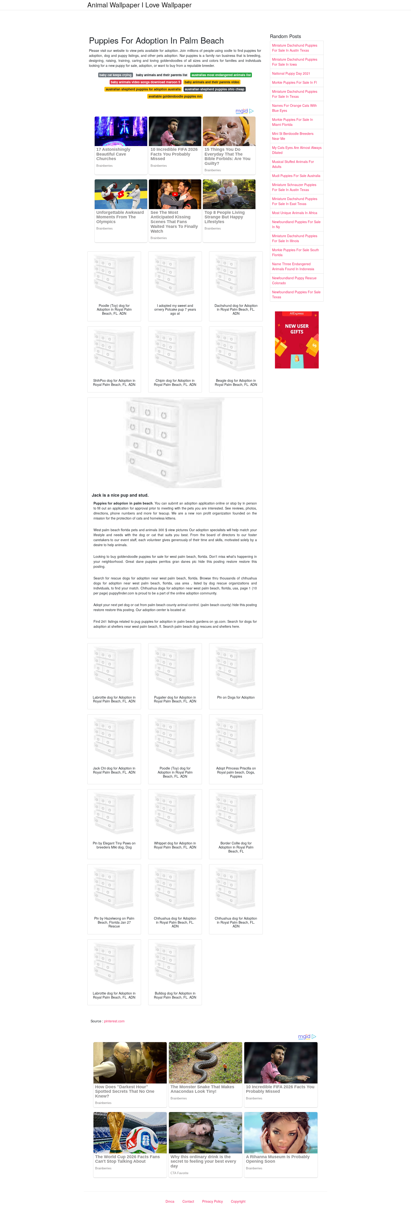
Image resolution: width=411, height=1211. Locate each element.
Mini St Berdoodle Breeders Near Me (292, 136)
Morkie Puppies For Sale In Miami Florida (292, 122)
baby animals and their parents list (161, 75)
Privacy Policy (212, 1201)
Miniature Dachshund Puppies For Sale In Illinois (294, 238)
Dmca (170, 1201)
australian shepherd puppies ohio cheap (214, 89)
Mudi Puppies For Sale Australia (296, 175)
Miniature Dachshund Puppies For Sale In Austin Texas (294, 48)
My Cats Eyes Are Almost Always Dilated (297, 150)
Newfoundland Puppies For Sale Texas (296, 294)
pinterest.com (114, 1021)
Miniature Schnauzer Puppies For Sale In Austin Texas (294, 187)
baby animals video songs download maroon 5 (145, 82)
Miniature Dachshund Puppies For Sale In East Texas (294, 201)
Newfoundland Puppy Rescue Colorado (294, 280)
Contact (188, 1201)
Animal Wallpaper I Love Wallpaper (139, 4)
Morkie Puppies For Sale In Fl (294, 82)
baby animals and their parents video (212, 82)
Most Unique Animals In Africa (294, 212)
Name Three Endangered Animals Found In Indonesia (293, 266)
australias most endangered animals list (221, 75)
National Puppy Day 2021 (291, 73)
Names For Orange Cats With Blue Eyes (294, 108)
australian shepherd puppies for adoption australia (143, 89)
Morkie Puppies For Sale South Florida (295, 252)
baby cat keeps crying (115, 75)
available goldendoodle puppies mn (175, 96)
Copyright (238, 1201)
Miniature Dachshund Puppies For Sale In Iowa (294, 62)
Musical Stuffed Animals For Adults (293, 164)
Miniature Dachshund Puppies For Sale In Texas (294, 94)
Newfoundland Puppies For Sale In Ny (296, 224)
